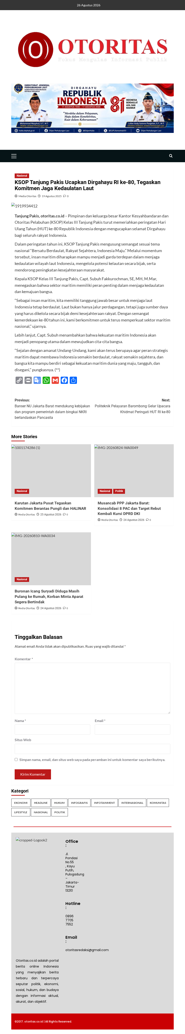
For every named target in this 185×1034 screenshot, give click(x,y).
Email (100, 720)
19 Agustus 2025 (52, 196)
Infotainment (104, 802)
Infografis (79, 802)
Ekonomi (21, 802)
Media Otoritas (27, 196)
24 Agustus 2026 (133, 520)
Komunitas (158, 802)
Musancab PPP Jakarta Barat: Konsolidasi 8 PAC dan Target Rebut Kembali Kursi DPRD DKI (129, 508)
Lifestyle (20, 812)
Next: (132, 406)
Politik (119, 491)
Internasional (132, 802)
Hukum (59, 802)
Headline (41, 802)
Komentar (24, 659)
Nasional (22, 175)
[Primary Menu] (15, 155)
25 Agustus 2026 (50, 514)
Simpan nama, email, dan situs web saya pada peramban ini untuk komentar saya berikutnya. (92, 759)
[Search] (171, 156)
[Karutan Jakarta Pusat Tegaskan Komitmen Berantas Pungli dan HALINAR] (51, 470)
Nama (20, 720)
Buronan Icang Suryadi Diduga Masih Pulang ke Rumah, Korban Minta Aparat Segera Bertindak (49, 596)
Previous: (52, 409)
